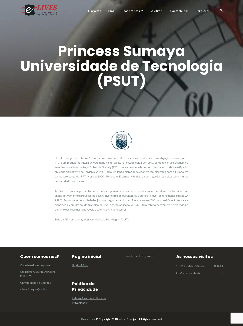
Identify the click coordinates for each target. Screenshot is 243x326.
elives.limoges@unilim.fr (35, 289)
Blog (111, 10)
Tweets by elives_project (139, 256)
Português (203, 10)
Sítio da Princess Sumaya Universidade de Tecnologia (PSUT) (92, 219)
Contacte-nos (179, 10)
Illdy (92, 319)
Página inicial (80, 265)
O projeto (94, 10)
